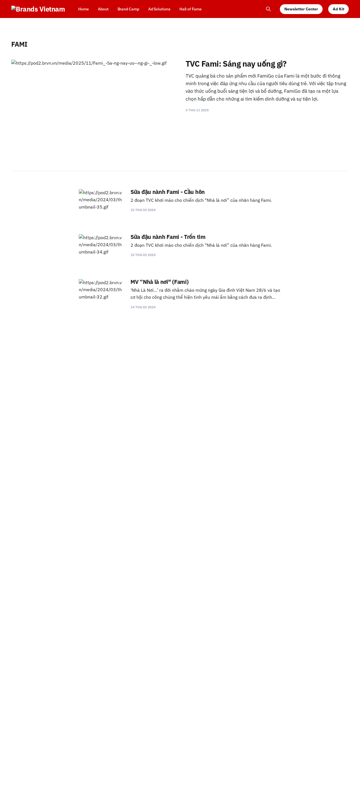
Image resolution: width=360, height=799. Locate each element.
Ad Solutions (159, 9)
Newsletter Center (301, 9)
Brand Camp (128, 9)
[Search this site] (268, 9)
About (103, 9)
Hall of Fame (190, 9)
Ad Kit (338, 9)
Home (83, 9)
